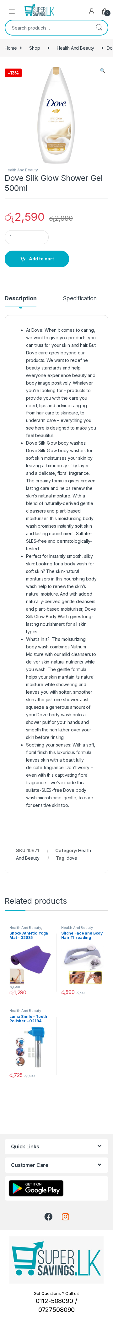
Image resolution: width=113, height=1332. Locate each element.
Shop (34, 48)
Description (20, 299)
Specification (79, 299)
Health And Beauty (75, 48)
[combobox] (47, 27)
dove (72, 858)
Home (11, 48)
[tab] (20, 301)
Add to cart (41, 258)
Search (99, 27)
